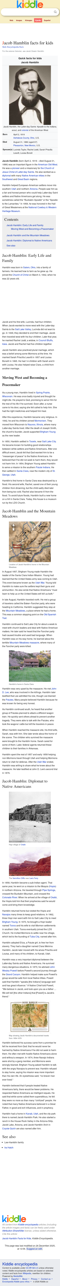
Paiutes (9, 699)
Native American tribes (33, 175)
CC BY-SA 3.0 (32, 1267)
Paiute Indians (43, 467)
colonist (25, 130)
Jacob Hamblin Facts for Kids (16, 1238)
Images (19, 20)
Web (11, 20)
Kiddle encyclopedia (28, 1224)
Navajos (6, 914)
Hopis (52, 886)
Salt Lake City (49, 441)
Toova (13, 925)
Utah (13, 188)
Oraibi (23, 844)
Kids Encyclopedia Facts (13, 46)
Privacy (34, 1278)
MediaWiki (17, 1276)
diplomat (6, 175)
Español (47, 20)
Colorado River (9, 897)
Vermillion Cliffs (19, 878)
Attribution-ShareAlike (13, 1230)
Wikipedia (27, 1273)
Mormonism (40, 420)
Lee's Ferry (33, 878)
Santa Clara (22, 470)
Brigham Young (48, 431)
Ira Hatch (8, 1147)
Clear (49, 12)
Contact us (46, 1278)
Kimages (28, 20)
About (24, 1278)
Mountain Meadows (15, 610)
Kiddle (5, 1278)
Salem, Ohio (29, 267)
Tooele (32, 441)
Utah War (39, 582)
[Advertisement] (30, 31)
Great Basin (23, 179)
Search (55, 12)
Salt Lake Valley (23, 329)
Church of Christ (21, 274)
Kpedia (38, 20)
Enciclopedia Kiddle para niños (15, 1281)
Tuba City (34, 936)
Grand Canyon (13, 974)
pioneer (16, 168)
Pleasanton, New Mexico (24, 145)
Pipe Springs (48, 890)
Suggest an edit (34, 1248)
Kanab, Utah (32, 1113)
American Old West (47, 164)
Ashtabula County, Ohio (23, 137)
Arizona (34, 188)
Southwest (7, 179)
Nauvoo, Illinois (35, 424)
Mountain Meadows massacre (24, 642)
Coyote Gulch (9, 1128)
